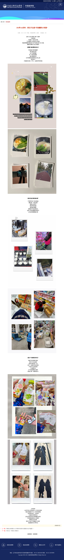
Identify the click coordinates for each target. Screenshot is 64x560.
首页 (3, 21)
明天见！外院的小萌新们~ (12, 530)
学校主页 (60, 1)
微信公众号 (42, 545)
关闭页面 (35, 534)
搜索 (55, 1)
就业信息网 (26, 545)
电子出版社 (58, 545)
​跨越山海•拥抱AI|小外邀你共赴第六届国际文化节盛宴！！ (20, 528)
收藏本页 (57, 525)
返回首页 (30, 534)
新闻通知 (8, 21)
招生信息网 (10, 545)
